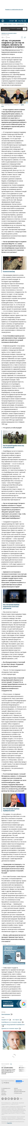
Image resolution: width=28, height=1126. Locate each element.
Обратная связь (18, 1090)
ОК (24, 29)
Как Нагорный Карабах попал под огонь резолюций (13, 446)
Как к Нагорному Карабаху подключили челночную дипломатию (11, 606)
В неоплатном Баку (9, 271)
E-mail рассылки (18, 1093)
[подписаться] (11, 1014)
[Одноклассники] (12, 1099)
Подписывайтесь (8, 1005)
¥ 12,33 (14, 24)
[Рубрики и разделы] (25, 21)
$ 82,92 (5, 24)
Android (16, 1088)
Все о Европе (16, 1019)
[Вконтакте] (6, 1099)
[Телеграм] (2, 1099)
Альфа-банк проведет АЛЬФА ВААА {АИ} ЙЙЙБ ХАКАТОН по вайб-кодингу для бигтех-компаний (8, 1071)
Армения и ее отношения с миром (8, 33)
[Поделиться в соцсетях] (25, 37)
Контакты (3, 1091)
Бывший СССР (4, 1019)
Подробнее (9, 1123)
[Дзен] (9, 1099)
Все (11, 1063)
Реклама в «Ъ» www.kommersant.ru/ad (14, 9)
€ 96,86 (9, 24)
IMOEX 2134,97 (20, 24)
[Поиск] (22, 21)
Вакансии (3, 1094)
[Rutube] (15, 1099)
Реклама (3, 1093)
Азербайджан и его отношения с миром (11, 1022)
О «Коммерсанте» (5, 1088)
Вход (19, 20)
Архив (2, 1090)
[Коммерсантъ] (2, 20)
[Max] (18, 1099)
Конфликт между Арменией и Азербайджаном (12, 1024)
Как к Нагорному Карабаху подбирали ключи (11, 809)
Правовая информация (19, 1091)
